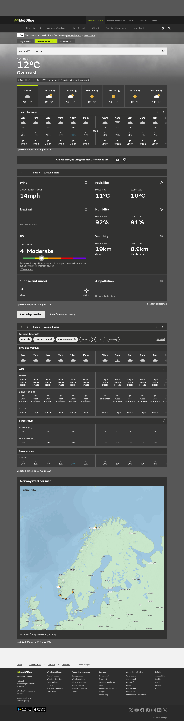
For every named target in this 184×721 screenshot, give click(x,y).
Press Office (131, 682)
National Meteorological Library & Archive (26, 683)
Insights (102, 691)
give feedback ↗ (73, 35)
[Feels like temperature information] (161, 183)
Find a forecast (33, 28)
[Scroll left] (157, 111)
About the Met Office (134, 672)
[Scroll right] (163, 111)
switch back (89, 35)
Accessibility (160, 676)
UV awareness (26, 269)
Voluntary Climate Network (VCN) (24, 699)
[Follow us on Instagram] (153, 709)
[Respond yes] (117, 159)
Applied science (78, 685)
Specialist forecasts (116, 28)
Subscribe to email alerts (136, 695)
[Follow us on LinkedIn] (159, 709)
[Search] (162, 50)
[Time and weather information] (164, 348)
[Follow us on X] (131, 709)
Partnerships (131, 688)
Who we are (131, 676)
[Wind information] (164, 369)
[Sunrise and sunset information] (86, 281)
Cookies (158, 679)
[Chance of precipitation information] (86, 209)
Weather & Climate (54, 672)
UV (100, 339)
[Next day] (27, 172)
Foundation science (79, 688)
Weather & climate (95, 20)
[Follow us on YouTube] (136, 709)
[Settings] (163, 28)
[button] (94, 528)
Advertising (103, 695)
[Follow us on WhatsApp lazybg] (165, 709)
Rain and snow (64, 339)
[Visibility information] (161, 236)
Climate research (79, 682)
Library (74, 691)
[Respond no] (124, 159)
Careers (154, 20)
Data (101, 685)
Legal (157, 682)
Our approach (77, 676)
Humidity (86, 339)
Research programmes (116, 20)
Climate (96, 28)
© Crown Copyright (160, 718)
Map (66, 41)
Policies (158, 672)
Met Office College (24, 676)
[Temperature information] (164, 421)
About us (143, 20)
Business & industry (107, 682)
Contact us (130, 691)
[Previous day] (21, 172)
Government (104, 676)
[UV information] (86, 236)
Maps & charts (79, 28)
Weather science (78, 679)
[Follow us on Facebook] (142, 709)
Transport (103, 679)
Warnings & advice (56, 28)
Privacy (158, 685)
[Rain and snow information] (164, 451)
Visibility (113, 339)
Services (132, 20)
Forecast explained (156, 303)
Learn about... (138, 28)
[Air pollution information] (161, 281)
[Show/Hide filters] (164, 333)
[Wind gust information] (86, 183)
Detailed (46, 41)
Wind (22, 339)
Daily (25, 41)
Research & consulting (108, 688)
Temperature (41, 339)
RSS (156, 688)
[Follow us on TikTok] (148, 709)
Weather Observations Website (26, 692)
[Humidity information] (161, 209)
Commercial (131, 679)
